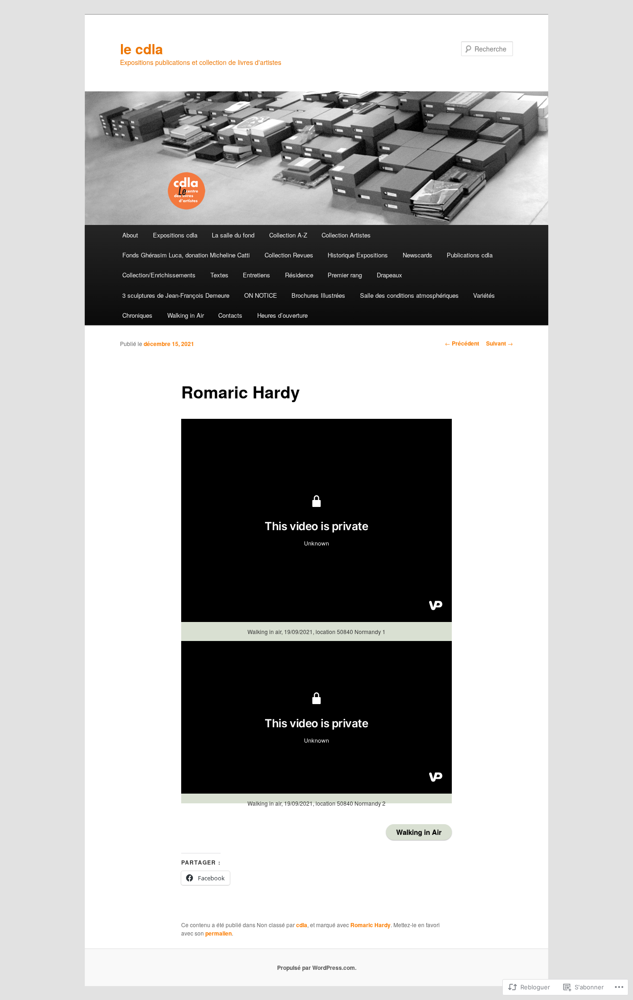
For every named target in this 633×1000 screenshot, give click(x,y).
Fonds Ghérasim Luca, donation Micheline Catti (186, 254)
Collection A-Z (288, 235)
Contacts (230, 315)
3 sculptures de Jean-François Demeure (175, 295)
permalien (218, 933)
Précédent (462, 343)
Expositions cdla (175, 235)
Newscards (417, 254)
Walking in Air (185, 315)
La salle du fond (233, 235)
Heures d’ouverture (282, 315)
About (130, 235)
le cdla (141, 48)
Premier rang (345, 274)
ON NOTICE (260, 295)
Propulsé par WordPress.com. (316, 967)
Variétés (484, 295)
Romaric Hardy (370, 925)
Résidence (299, 274)
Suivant (499, 343)
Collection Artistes (346, 235)
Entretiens (256, 274)
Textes (219, 274)
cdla (301, 925)
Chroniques (137, 315)
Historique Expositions (358, 254)
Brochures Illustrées (318, 295)
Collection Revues (289, 254)
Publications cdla (470, 254)
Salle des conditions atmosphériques (409, 295)
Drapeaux (389, 274)
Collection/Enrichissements (159, 274)
